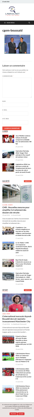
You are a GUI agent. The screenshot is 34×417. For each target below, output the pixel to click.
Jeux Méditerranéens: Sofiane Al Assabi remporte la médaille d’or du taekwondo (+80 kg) (23, 139)
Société (10, 205)
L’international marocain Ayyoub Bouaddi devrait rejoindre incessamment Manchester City (16, 319)
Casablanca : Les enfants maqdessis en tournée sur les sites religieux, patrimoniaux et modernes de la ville (23, 231)
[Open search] (29, 23)
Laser (4, 314)
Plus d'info (13, 413)
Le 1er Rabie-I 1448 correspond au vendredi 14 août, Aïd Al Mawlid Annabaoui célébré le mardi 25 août (24, 247)
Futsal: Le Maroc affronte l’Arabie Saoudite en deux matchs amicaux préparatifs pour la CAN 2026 (24, 341)
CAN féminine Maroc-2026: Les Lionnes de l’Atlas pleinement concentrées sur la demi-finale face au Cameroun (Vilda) (23, 391)
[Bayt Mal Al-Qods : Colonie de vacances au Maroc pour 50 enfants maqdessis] (8, 260)
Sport (8, 314)
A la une (4, 205)
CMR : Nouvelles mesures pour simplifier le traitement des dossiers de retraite (16, 210)
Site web (5, 118)
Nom (4, 101)
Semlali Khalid (16, 215)
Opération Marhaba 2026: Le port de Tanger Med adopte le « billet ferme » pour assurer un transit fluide (24, 277)
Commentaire (8, 76)
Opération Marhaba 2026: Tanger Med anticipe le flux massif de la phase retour (23, 154)
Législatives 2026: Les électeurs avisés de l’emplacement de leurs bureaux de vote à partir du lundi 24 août (23, 168)
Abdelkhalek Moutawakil (19, 324)
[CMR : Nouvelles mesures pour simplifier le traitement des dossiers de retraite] (17, 186)
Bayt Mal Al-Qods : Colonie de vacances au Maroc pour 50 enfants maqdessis (23, 263)
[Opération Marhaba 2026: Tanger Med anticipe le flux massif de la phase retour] (8, 151)
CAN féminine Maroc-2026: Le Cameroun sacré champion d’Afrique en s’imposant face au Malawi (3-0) (23, 357)
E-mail (4, 110)
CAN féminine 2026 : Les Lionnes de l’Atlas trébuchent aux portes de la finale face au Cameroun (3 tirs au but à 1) (23, 374)
